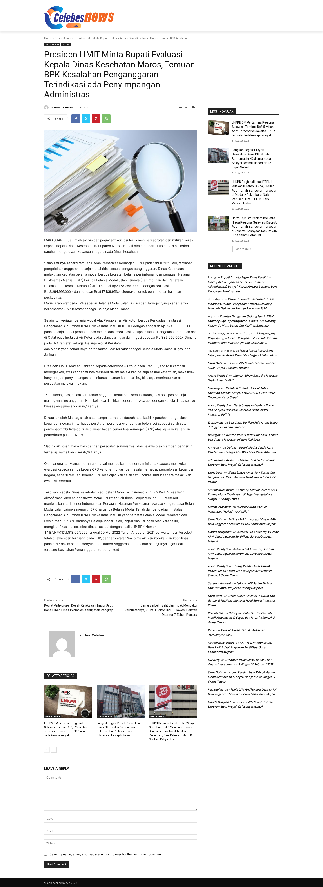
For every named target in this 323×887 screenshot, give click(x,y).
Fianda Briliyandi (219, 532)
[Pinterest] (96, 118)
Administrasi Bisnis (221, 460)
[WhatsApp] (106, 118)
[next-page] (54, 750)
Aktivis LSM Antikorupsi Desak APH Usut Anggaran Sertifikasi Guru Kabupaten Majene (243, 536)
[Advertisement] (194, 17)
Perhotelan (215, 613)
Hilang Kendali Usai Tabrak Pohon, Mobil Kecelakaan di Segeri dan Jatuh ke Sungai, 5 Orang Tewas (242, 494)
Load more (242, 249)
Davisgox (214, 435)
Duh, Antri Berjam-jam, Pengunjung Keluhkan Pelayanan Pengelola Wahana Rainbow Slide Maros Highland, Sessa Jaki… (243, 338)
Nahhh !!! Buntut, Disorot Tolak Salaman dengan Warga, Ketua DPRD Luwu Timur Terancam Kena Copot (241, 392)
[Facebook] (75, 118)
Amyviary (214, 447)
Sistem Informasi (219, 507)
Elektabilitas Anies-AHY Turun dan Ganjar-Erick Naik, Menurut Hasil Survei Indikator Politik (241, 409)
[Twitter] (86, 118)
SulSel (66, 44)
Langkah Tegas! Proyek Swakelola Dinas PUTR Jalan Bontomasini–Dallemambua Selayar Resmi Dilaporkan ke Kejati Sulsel (251, 158)
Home (48, 38)
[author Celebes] (47, 107)
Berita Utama (63, 38)
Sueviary (214, 388)
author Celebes (63, 107)
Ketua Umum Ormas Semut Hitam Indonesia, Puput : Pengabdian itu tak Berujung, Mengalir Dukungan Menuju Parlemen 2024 (241, 303)
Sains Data (215, 363)
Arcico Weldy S (217, 376)
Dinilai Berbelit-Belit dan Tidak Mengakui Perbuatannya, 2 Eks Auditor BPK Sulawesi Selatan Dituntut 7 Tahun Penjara (161, 610)
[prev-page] (47, 750)
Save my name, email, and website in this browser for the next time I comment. (106, 854)
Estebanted (215, 422)
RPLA (211, 630)
